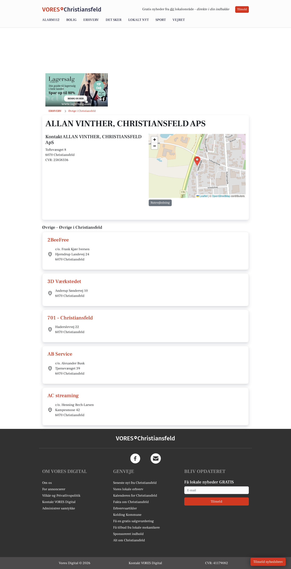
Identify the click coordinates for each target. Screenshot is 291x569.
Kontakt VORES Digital (59, 502)
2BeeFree (58, 240)
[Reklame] (76, 90)
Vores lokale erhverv (128, 489)
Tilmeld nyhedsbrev (268, 562)
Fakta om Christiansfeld (131, 502)
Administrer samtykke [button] (58, 508)
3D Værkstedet (64, 281)
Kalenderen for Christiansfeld (135, 495)
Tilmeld (242, 9)
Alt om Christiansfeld (129, 540)
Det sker (113, 20)
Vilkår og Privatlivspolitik (61, 495)
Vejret (179, 20)
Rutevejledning (160, 203)
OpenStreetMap (221, 196)
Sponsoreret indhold (128, 534)
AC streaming (63, 395)
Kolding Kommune (127, 515)
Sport (161, 20)
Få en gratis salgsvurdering (133, 521)
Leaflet (203, 196)
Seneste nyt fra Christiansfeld (135, 483)
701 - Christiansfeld (70, 318)
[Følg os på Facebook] (135, 458)
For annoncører (53, 489)
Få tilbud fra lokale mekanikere (136, 527)
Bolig (71, 20)
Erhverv (91, 20)
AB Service (60, 354)
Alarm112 (50, 20)
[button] (197, 161)
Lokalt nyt (138, 20)
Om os (47, 483)
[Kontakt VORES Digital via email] (156, 458)
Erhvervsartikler (125, 508)
